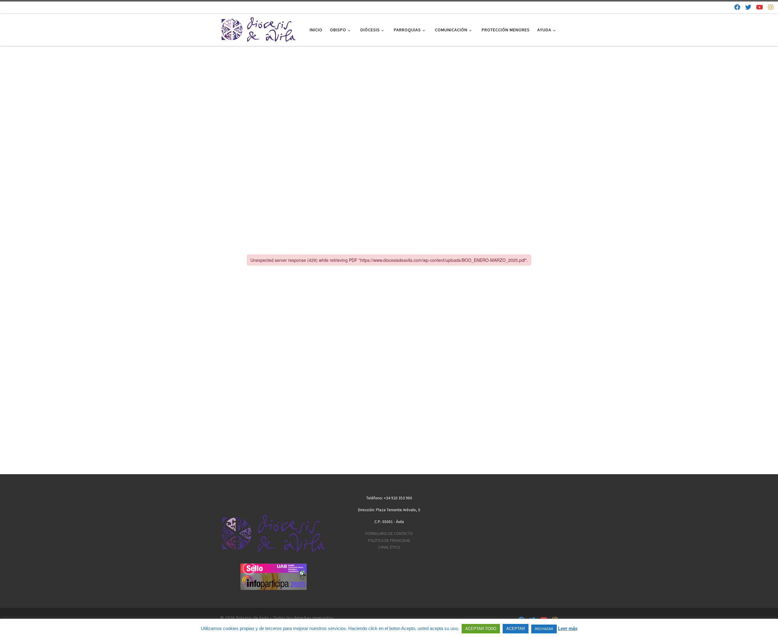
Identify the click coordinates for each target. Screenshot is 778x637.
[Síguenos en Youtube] (759, 7)
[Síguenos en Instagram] (770, 7)
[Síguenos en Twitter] (748, 7)
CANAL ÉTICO (389, 547)
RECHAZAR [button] (544, 629)
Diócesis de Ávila (252, 617)
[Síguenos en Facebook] (737, 7)
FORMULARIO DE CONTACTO (389, 533)
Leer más (567, 628)
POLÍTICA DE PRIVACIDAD (389, 540)
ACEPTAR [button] (515, 628)
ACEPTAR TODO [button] (480, 628)
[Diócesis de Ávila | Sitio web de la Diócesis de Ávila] (258, 29)
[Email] (727, 7)
